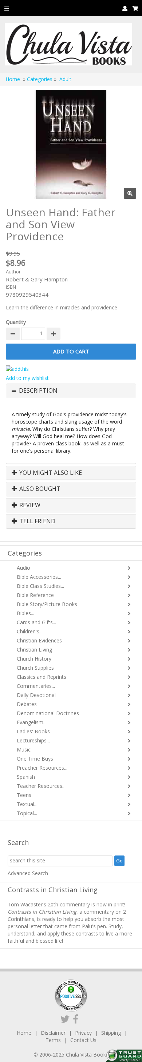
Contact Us (83, 1040)
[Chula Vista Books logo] (68, 44)
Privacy (83, 1032)
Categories (39, 79)
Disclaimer (53, 1032)
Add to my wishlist (27, 377)
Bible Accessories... (39, 576)
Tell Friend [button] (36, 521)
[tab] (71, 391)
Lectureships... (33, 740)
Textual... (27, 804)
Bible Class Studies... (40, 585)
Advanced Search (28, 873)
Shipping (111, 1032)
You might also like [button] (50, 473)
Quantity (16, 321)
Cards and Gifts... (36, 622)
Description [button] (38, 391)
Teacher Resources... (41, 785)
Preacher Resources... (42, 767)
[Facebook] (75, 1019)
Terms (53, 1040)
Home (12, 79)
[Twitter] (65, 1019)
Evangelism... (32, 722)
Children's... (30, 631)
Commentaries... (36, 685)
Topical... (27, 813)
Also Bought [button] (39, 489)
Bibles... (25, 613)
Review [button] (29, 505)
